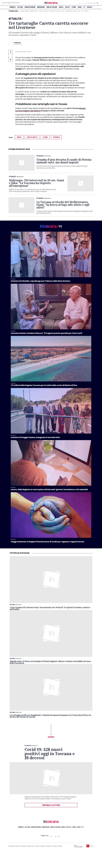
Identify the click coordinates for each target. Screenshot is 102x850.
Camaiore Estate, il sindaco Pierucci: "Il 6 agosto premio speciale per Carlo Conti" (47, 333)
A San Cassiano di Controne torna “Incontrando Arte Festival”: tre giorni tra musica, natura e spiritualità (50, 608)
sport (78, 11)
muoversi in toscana (54, 11)
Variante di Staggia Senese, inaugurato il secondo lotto (35, 437)
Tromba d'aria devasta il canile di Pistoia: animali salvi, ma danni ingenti (64, 161)
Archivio (60, 846)
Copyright (42, 846)
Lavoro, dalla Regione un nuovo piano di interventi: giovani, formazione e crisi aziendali (49, 489)
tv (84, 7)
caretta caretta (32, 137)
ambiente (13, 7)
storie (74, 7)
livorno (45, 137)
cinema (41, 11)
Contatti (54, 846)
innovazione (41, 7)
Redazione (18, 43)
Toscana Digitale (24, 11)
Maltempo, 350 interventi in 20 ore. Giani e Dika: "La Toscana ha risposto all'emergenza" (36, 182)
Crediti (36, 846)
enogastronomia (30, 7)
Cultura (12, 604)
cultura (20, 7)
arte (82, 11)
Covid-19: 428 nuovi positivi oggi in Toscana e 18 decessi (50, 753)
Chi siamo (48, 846)
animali (19, 137)
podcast (89, 7)
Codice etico (30, 846)
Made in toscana (51, 7)
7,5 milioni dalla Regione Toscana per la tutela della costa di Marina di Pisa (44, 385)
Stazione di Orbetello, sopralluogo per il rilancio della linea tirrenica (40, 281)
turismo (86, 11)
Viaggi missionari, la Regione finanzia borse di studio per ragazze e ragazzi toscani (47, 541)
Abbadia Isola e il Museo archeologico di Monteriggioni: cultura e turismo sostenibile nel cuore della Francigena (50, 662)
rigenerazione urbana (70, 11)
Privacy (17, 846)
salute (67, 7)
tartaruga (56, 137)
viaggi (80, 7)
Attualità (15, 18)
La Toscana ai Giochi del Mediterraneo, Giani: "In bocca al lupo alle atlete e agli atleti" (62, 204)
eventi (62, 11)
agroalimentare (34, 11)
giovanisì (46, 11)
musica (61, 7)
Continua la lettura (51, 805)
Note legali (11, 846)
